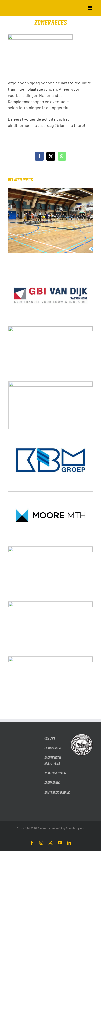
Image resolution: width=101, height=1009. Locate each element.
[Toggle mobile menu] (90, 8)
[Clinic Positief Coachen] (50, 190)
